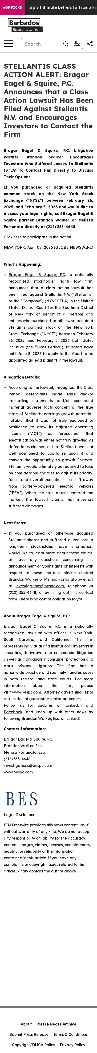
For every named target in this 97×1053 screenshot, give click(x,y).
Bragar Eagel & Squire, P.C (36, 274)
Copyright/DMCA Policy (33, 1044)
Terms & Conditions (70, 1034)
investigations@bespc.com (40, 586)
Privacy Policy (72, 1044)
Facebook (13, 712)
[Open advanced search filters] (77, 43)
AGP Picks (12, 7)
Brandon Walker (23, 579)
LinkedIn (73, 705)
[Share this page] (90, 43)
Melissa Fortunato (60, 579)
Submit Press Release (29, 1034)
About (26, 1024)
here (17, 237)
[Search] (65, 43)
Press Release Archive (56, 1024)
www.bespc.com (26, 692)
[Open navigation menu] (8, 43)
